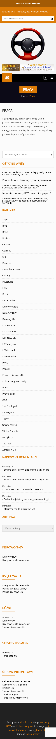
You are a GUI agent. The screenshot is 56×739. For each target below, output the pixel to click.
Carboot (6, 244)
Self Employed (9, 406)
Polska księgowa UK (12, 591)
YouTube (6, 443)
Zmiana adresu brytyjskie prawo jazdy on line (26, 469)
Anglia (5, 219)
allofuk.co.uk (26, 722)
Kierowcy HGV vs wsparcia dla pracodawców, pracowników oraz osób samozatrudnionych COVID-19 (25, 200)
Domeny (6, 263)
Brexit (5, 231)
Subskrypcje (8, 412)
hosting (6, 275)
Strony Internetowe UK (13, 627)
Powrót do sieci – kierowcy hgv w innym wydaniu (26, 179)
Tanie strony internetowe (15, 697)
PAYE (5, 362)
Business (6, 238)
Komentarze (8, 325)
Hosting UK (8, 617)
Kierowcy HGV (9, 312)
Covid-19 (6, 250)
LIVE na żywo (9, 344)
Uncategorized (9, 424)
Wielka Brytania (10, 431)
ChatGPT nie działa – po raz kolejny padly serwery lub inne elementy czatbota (27, 173)
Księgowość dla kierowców (16, 559)
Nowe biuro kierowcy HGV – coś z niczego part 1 (26, 193)
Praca (7, 110)
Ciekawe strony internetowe (16, 681)
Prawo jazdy (8, 393)
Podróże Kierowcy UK (13, 375)
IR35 (4, 287)
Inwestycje (7, 281)
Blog (4, 225)
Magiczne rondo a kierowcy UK (19, 508)
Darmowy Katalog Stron (14, 684)
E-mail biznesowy (11, 269)
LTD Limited (8, 350)
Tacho (5, 418)
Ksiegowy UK (9, 337)
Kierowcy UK (8, 319)
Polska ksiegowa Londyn (14, 381)
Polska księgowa (24, 726)
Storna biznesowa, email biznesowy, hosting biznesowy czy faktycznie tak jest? (24, 186)
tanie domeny (33, 733)
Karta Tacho (8, 300)
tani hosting (42, 730)
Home (24, 96)
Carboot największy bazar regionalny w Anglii (26, 499)
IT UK (5, 294)
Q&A (4, 400)
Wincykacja (8, 437)
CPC (4, 256)
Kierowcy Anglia (10, 306)
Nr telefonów (9, 356)
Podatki (6, 368)
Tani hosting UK (10, 655)
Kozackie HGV (9, 331)
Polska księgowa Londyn (14, 588)
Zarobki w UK (9, 449)
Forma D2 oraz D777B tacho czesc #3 (23, 489)
